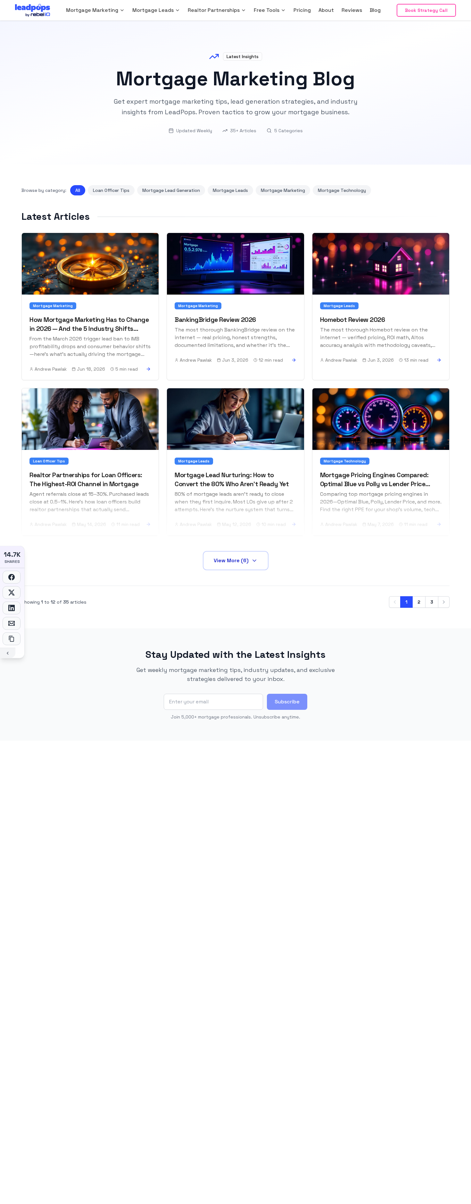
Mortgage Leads (230, 190)
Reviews (352, 10)
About (326, 10)
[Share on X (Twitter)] (12, 592)
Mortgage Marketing (283, 190)
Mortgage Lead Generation (171, 190)
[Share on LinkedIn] (12, 608)
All (77, 190)
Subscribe (287, 701)
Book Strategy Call (426, 10)
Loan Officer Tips (111, 190)
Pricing (302, 10)
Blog (375, 10)
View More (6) (231, 560)
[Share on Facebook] (12, 577)
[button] (95, 10)
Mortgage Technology (342, 190)
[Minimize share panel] (7, 653)
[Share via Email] (12, 623)
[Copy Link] (12, 638)
